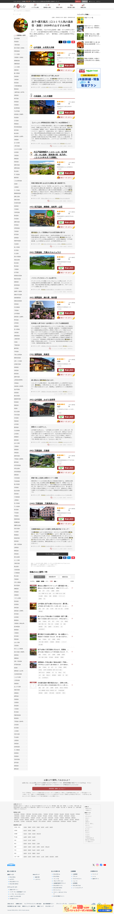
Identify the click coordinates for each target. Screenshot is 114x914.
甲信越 (60, 667)
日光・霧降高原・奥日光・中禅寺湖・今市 (47, 690)
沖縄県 (56, 856)
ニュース (75, 881)
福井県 (33, 840)
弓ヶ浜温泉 (17, 506)
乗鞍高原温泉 (17, 357)
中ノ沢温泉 (17, 190)
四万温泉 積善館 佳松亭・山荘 (48, 207)
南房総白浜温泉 (18, 275)
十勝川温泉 (17, 44)
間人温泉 (16, 576)
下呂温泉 (16, 512)
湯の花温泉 (17, 585)
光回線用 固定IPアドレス (59, 883)
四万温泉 (16, 234)
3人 (56, 667)
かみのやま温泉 (18, 149)
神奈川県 (39, 833)
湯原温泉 (16, 655)
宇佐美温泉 (17, 481)
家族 (40, 590)
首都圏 (58, 654)
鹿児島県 (52, 856)
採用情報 (75, 883)
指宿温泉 (16, 765)
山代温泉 (16, 433)
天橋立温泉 (17, 563)
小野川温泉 (17, 146)
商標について (40, 906)
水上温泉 (16, 253)
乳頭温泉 (16, 117)
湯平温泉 (16, 762)
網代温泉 (16, 462)
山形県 (46, 827)
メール (94, 876)
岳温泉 (15, 183)
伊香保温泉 (17, 228)
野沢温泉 (16, 319)
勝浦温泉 (16, 620)
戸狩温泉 (16, 351)
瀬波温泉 (16, 405)
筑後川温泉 (17, 689)
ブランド (75, 876)
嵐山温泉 (16, 566)
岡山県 (33, 850)
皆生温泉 (16, 636)
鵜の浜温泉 (17, 395)
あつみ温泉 (17, 142)
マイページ (92, 1)
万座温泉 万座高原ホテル (46, 503)
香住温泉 (16, 601)
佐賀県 (29, 856)
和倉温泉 (16, 421)
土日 (40, 675)
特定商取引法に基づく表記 (13, 906)
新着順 (38, 581)
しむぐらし (37, 879)
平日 (64, 672)
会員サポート (95, 878)
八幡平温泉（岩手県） (19, 92)
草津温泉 (16, 225)
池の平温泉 (17, 389)
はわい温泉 (17, 642)
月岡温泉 (16, 383)
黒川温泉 (16, 712)
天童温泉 (16, 155)
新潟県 (33, 837)
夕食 (45, 626)
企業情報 (73, 871)
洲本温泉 (16, 607)
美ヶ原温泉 (17, 329)
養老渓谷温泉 (17, 278)
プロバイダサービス (58, 881)
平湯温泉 (16, 515)
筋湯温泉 (16, 753)
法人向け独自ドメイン (58, 896)
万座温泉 (16, 231)
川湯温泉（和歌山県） (19, 623)
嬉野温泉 (16, 696)
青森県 (29, 827)
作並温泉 (16, 104)
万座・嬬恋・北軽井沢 (43, 641)
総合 (55, 581)
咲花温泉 (16, 402)
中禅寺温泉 (17, 212)
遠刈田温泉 (17, 108)
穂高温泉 (16, 373)
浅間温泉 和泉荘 (41, 354)
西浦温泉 (16, 534)
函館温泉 (16, 70)
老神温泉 (16, 237)
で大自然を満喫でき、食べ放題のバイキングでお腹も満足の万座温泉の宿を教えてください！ (64, 289)
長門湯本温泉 (17, 664)
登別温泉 (16, 41)
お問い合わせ (10, 903)
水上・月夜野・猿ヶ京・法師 (45, 593)
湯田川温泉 (17, 165)
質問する (85, 1)
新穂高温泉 (17, 519)
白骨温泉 (16, 323)
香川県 (29, 853)
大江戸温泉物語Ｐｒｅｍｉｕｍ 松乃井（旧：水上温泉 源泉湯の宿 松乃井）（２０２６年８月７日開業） (50, 154)
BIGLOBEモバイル (14, 881)
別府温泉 (16, 743)
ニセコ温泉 (17, 67)
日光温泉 (16, 218)
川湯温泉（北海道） (19, 57)
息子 (44, 590)
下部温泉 (16, 310)
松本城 (40, 669)
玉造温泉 (16, 645)
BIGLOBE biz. (56, 874)
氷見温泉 (16, 418)
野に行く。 (87, 830)
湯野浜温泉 (17, 168)
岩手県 (33, 827)
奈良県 (42, 846)
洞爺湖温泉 (17, 63)
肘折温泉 (16, 161)
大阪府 (33, 846)
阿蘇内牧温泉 (17, 715)
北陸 (47, 608)
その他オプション (14, 898)
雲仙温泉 (16, 705)
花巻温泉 (16, 95)
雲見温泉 (16, 493)
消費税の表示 (19, 903)
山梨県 (25, 837)
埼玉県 (25, 833)
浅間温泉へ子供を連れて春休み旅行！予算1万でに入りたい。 (57, 346)
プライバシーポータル (61, 903)
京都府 (29, 846)
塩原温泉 (16, 206)
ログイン (98, 1)
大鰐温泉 (16, 79)
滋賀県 (25, 846)
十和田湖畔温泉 (18, 86)
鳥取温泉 (16, 639)
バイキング (64, 641)
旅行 (67, 675)
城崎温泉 (16, 588)
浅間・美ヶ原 (41, 672)
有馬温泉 (16, 591)
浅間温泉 (16, 326)
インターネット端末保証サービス (18, 892)
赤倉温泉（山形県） (19, 136)
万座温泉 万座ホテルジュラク (47, 252)
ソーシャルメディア (78, 887)
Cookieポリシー (73, 903)
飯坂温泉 (16, 177)
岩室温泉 (16, 392)
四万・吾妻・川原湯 (43, 657)
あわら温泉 (17, 443)
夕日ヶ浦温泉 (17, 582)
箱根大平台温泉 (18, 294)
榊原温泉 (16, 550)
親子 (49, 621)
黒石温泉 (16, 82)
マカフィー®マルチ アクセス (60, 893)
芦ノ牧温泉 (17, 174)
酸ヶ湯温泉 (17, 73)
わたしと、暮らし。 (89, 823)
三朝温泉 (16, 633)
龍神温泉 (16, 629)
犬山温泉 (16, 531)
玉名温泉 (16, 724)
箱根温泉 (16, 282)
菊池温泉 (16, 718)
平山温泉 (16, 737)
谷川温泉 (16, 250)
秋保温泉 (16, 101)
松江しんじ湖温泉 (18, 648)
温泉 (50, 596)
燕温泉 (15, 408)
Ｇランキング (88, 816)
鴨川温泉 (16, 266)
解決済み (65, 577)
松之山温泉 (17, 411)
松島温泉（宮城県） (19, 114)
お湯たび (87, 821)
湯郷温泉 (16, 658)
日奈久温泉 (17, 734)
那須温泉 (16, 215)
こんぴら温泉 (17, 677)
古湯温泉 (16, 702)
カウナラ (87, 832)
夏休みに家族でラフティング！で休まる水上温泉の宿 (55, 198)
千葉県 (29, 833)
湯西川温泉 (17, 221)
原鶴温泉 (16, 693)
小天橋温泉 (17, 572)
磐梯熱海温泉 (17, 193)
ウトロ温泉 (17, 54)
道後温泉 (16, 683)
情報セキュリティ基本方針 (28, 906)
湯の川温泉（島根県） (19, 652)
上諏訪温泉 (17, 338)
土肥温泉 (16, 500)
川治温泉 (16, 209)
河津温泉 (16, 487)
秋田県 (42, 827)
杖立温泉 (16, 727)
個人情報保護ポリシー (48, 903)
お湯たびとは (88, 808)
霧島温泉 (16, 768)
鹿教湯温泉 (17, 335)
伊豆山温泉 (17, 468)
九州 (62, 621)
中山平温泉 (17, 111)
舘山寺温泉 (17, 490)
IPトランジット (57, 890)
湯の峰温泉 (17, 626)
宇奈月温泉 (17, 414)
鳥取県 (25, 850)
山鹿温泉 (16, 740)
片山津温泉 (17, 430)
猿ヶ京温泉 (17, 247)
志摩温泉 (16, 547)
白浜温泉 (16, 617)
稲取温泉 (16, 474)
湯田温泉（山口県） (19, 670)
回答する (78, 1)
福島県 (51, 827)
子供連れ (44, 621)
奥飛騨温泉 (17, 522)
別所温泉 (16, 370)
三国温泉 (16, 446)
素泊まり (48, 675)
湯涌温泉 (16, 436)
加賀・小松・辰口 (59, 608)
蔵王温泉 (16, 130)
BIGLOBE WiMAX (14, 884)
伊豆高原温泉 (17, 465)
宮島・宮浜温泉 (18, 661)
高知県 (38, 853)
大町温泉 (16, 332)
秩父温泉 (16, 263)
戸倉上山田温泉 (18, 354)
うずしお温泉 (17, 598)
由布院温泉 (17, 746)
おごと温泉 (17, 560)
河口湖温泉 (17, 307)
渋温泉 (15, 342)
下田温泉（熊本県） (19, 721)
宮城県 (38, 827)
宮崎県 (46, 856)
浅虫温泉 (16, 76)
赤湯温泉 (16, 139)
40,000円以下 (42, 629)
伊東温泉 (16, 452)
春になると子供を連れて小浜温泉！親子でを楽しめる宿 (56, 143)
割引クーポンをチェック (67, 70)
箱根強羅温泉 (17, 297)
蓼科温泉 (16, 348)
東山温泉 (16, 171)
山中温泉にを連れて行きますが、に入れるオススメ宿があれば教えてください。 (62, 87)
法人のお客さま (55, 871)
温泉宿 (40, 598)
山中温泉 (16, 424)
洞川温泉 (16, 614)
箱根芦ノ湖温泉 (18, 291)
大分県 (42, 856)
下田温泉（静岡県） (19, 459)
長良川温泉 (17, 528)
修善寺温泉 (17, 455)
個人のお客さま (11, 871)
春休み (60, 672)
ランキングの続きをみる (52, 554)
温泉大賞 (37, 877)
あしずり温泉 (17, 686)
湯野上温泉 (17, 196)
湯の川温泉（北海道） (19, 48)
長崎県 (66, 621)
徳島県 (25, 853)
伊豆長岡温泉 (17, 471)
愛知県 (33, 843)
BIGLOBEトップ (49, 906)
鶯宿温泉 (16, 89)
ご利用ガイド (88, 810)
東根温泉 (16, 158)
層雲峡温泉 (17, 60)
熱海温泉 (16, 449)
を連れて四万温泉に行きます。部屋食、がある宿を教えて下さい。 (59, 244)
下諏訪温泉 (17, 345)
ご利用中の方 (94, 871)
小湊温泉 (16, 269)
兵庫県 (38, 846)
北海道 (25, 827)
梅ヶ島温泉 (17, 484)
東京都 (33, 833)
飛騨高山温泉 (17, 525)
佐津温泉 (16, 604)
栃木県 (56, 687)
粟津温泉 (16, 427)
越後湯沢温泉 (17, 399)
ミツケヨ (87, 834)
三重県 (38, 843)
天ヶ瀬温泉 (17, 749)
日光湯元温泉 (17, 202)
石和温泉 (16, 304)
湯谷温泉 (16, 541)
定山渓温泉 (17, 38)
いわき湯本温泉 (18, 180)
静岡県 (25, 843)
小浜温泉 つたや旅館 (43, 96)
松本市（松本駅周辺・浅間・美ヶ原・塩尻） (53, 669)
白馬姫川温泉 (17, 364)
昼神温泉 (16, 367)
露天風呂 (55, 596)
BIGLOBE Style (77, 885)
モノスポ (87, 829)
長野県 (65, 667)
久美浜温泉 (17, 569)
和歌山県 (47, 846)
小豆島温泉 (17, 680)
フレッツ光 (56, 878)
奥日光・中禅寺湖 (63, 687)
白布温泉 (16, 152)
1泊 (44, 598)
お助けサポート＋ (14, 889)
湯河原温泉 (17, 285)
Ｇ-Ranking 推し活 (89, 838)
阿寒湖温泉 (17, 51)
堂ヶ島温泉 (17, 503)
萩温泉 (15, 667)
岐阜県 (29, 843)
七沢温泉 (16, 288)
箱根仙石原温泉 (18, 301)
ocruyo (86, 820)
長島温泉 (16, 553)
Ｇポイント (87, 814)
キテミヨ (87, 825)
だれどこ (87, 818)
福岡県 (25, 856)
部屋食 (62, 657)
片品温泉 (16, 244)
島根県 (29, 850)
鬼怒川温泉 (17, 199)
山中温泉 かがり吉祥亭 (44, 400)
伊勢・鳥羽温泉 (18, 544)
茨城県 (33, 830)
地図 (60, 61)
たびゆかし (87, 836)
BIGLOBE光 (12, 877)
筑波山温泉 (17, 259)
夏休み (46, 596)
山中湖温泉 (17, 313)
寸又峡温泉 (17, 497)
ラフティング (62, 596)
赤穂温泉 (16, 595)
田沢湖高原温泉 (18, 127)
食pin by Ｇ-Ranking (89, 839)
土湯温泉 (16, 187)
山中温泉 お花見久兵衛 (44, 47)
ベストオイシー (88, 827)
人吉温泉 (16, 731)
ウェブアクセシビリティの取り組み (32, 903)
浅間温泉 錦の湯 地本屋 (45, 297)
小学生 (48, 590)
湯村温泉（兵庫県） (19, 610)
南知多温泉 (17, 538)
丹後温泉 (16, 579)
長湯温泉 (16, 756)
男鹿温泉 (16, 123)
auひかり (12, 879)
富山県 (25, 840)
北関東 (52, 590)
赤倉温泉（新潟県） (19, 386)
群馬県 (57, 590)
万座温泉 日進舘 (41, 450)
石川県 (51, 608)
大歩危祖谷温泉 (18, 674)
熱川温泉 (16, 509)
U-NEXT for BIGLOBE (15, 896)
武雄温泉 (16, 699)
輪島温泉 (16, 440)
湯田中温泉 (17, 376)
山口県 (42, 850)
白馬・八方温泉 (18, 361)
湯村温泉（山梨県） (19, 316)
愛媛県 (33, 853)
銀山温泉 (16, 133)
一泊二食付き (56, 626)
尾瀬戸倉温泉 (17, 240)
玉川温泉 (16, 120)
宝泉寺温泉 (17, 759)
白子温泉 (16, 272)
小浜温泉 (16, 708)
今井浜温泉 (17, 478)
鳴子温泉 (16, 98)
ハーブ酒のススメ (89, 841)
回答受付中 (52, 577)
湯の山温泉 (17, 557)
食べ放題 (40, 644)
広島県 (38, 850)
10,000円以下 (45, 677)
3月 (53, 672)
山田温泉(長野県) (18, 380)
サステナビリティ (77, 878)
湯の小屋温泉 (17, 256)
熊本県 (38, 856)
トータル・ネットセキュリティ (17, 894)
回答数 (42, 581)
